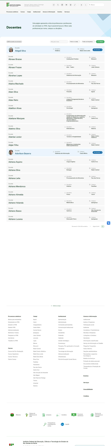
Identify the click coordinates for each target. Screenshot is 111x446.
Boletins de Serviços (89, 358)
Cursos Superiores (13, 354)
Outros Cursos (12, 359)
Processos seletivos (12, 12)
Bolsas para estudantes (14, 319)
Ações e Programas (89, 322)
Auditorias (86, 327)
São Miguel (36, 375)
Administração (62, 322)
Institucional (36, 12)
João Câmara (37, 335)
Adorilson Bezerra (23, 153)
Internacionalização (13, 330)
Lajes (34, 340)
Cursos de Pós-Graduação (15, 351)
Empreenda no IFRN (13, 322)
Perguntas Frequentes (89, 346)
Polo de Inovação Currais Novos (67, 359)
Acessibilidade (88, 389)
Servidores (11, 338)
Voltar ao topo (57, 306)
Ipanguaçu (36, 332)
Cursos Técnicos (13, 356)
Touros (35, 380)
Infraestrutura (62, 356)
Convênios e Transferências (91, 330)
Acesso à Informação (49, 12)
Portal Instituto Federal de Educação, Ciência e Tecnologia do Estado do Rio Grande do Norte (14, 4)
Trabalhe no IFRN (13, 340)
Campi (29, 12)
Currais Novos (37, 330)
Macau (35, 343)
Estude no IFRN (12, 325)
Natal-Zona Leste (38, 354)
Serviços (67, 12)
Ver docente (98, 49)
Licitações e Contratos (89, 335)
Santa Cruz (36, 370)
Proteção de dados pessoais (91, 361)
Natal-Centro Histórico (39, 351)
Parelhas (35, 362)
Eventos (60, 12)
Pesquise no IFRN (13, 335)
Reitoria (35, 386)
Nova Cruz (36, 359)
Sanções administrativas (90, 351)
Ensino (60, 330)
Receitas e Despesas (89, 332)
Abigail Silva (20, 51)
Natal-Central (37, 348)
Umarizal (35, 383)
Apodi (34, 319)
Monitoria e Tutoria (13, 332)
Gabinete (60, 338)
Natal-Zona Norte (38, 356)
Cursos (23, 12)
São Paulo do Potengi (39, 378)
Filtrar (100, 41)
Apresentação (62, 319)
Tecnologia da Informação (65, 351)
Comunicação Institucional (65, 327)
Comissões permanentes (65, 325)
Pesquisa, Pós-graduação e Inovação (68, 346)
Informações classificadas (90, 340)
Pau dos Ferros (37, 367)
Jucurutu (35, 338)
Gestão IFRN (11, 327)
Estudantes (61, 332)
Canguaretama (37, 325)
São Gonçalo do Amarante (40, 372)
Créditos (86, 396)
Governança (61, 343)
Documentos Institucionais (90, 364)
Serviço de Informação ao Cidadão (93, 343)
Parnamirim (36, 364)
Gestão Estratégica (63, 340)
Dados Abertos (87, 348)
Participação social (88, 325)
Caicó (34, 322)
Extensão (61, 335)
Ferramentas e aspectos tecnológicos (90, 355)
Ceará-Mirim (36, 327)
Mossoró (35, 346)
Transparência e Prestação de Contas (91, 367)
